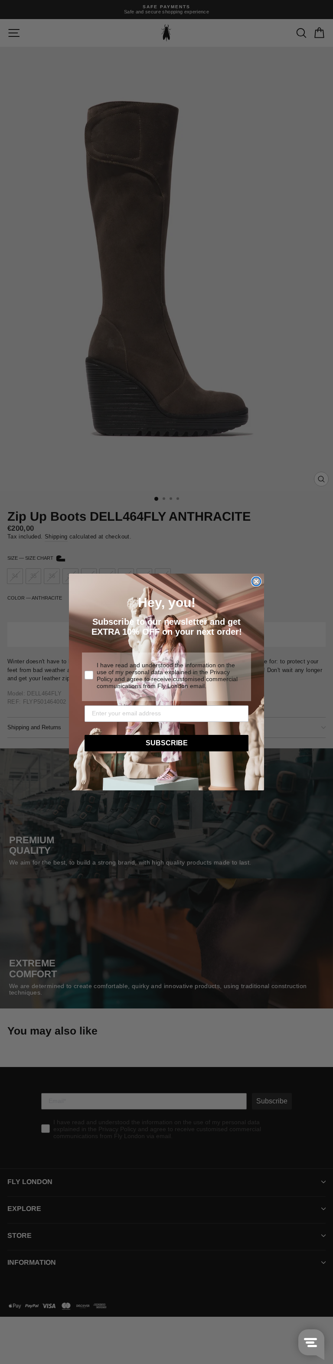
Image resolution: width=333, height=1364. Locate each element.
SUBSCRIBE (167, 743)
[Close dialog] (256, 581)
